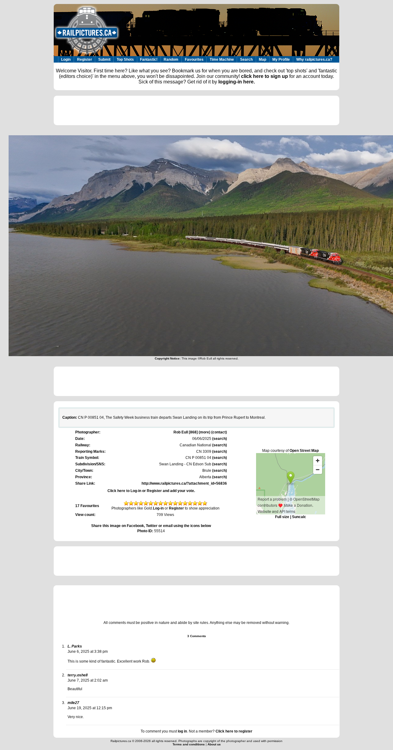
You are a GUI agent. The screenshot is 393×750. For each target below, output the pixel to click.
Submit (104, 59)
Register (84, 59)
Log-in (158, 508)
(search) (219, 439)
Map (262, 59)
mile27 (73, 703)
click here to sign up (264, 76)
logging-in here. (236, 81)
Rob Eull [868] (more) (191, 432)
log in (182, 731)
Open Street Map (304, 450)
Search (246, 59)
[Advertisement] (196, 110)
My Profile (281, 59)
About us (214, 744)
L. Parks (75, 646)
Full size (282, 517)
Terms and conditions (189, 744)
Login (66, 59)
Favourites (194, 59)
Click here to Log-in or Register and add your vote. (151, 491)
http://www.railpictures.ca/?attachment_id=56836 (184, 483)
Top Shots (125, 59)
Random (171, 59)
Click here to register (234, 731)
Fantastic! (149, 59)
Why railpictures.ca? (314, 59)
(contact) (219, 432)
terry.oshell (78, 675)
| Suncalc (297, 517)
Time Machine (222, 59)
